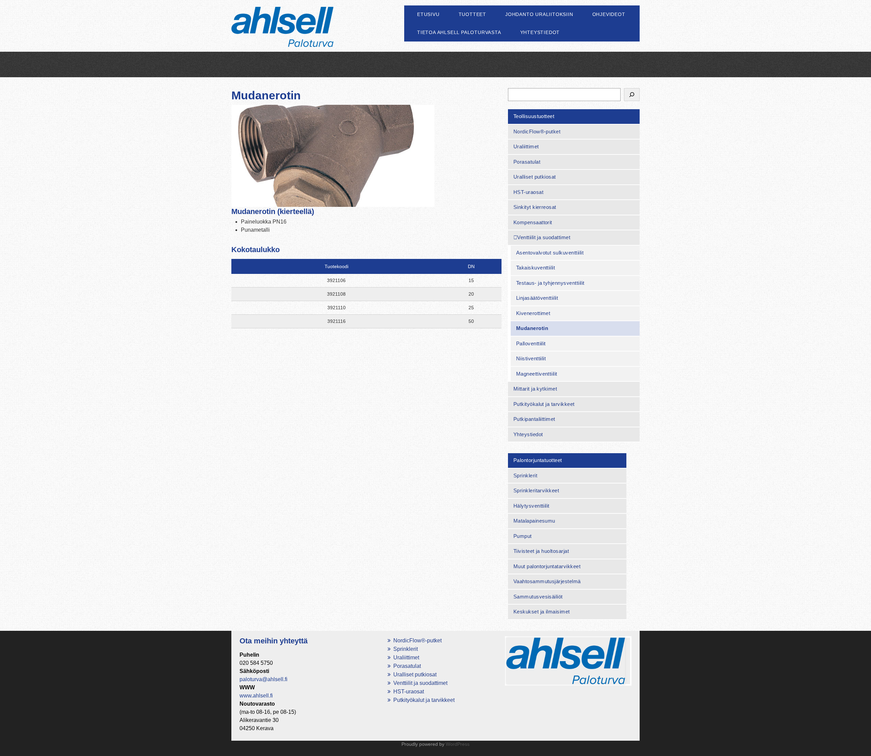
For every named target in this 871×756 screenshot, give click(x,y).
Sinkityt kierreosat (534, 207)
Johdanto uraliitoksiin (539, 14)
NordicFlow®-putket (537, 131)
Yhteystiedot (540, 32)
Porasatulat (526, 162)
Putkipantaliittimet (534, 419)
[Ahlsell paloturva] (282, 34)
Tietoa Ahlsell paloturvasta (459, 32)
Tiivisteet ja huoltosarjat (541, 551)
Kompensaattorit (532, 222)
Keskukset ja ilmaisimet (541, 611)
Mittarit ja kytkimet (535, 389)
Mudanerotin (532, 328)
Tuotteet (472, 14)
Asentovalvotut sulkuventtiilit (550, 253)
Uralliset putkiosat (534, 177)
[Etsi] (632, 94)
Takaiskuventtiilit (535, 267)
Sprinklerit (525, 475)
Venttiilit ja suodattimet (543, 237)
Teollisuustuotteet (534, 116)
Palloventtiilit (531, 343)
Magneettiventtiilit (536, 374)
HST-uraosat (528, 192)
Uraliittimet (526, 146)
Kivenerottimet (533, 313)
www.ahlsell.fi (256, 696)
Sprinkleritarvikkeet (536, 490)
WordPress (458, 744)
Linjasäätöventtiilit (537, 298)
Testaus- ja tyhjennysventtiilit (550, 283)
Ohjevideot (608, 14)
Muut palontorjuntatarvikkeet (546, 566)
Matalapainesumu (534, 521)
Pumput (522, 536)
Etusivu (428, 14)
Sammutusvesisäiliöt (538, 596)
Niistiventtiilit (531, 358)
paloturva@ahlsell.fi (263, 679)
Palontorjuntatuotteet (537, 460)
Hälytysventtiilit (531, 506)
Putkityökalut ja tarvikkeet (544, 404)
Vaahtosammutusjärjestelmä (547, 581)
